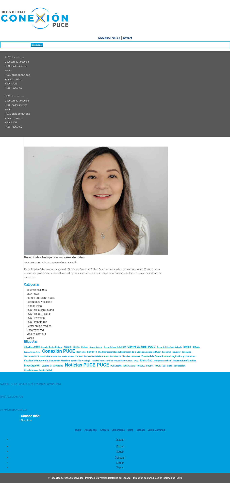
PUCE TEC (160, 365)
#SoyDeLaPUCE (32, 347)
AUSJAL (76, 347)
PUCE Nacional (129, 366)
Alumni (68, 346)
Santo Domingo (156, 429)
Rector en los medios (39, 326)
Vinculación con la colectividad (38, 370)
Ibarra (129, 429)
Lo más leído (34, 306)
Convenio (81, 352)
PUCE (103, 365)
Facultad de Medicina (59, 360)
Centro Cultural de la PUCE (115, 347)
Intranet (127, 38)
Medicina (58, 365)
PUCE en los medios (16, 66)
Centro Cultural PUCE (141, 346)
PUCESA (141, 366)
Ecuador (176, 352)
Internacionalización (184, 360)
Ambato (104, 429)
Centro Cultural (96, 347)
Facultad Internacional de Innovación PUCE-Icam (112, 361)
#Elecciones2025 (37, 289)
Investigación (32, 365)
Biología (84, 347)
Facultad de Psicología (80, 361)
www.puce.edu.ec (109, 38)
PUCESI (149, 366)
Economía (166, 352)
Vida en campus (14, 79)
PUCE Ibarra (115, 366)
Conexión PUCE (58, 351)
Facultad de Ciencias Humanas (125, 356)
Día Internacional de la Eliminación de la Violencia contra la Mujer (129, 352)
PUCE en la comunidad (17, 74)
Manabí (140, 429)
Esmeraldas (118, 429)
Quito (169, 365)
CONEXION (34, 262)
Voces (8, 70)
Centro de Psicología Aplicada (169, 347)
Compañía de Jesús (32, 352)
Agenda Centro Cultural (51, 347)
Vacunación (179, 365)
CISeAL (196, 347)
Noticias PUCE (80, 365)
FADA (136, 361)
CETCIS (187, 347)
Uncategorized (35, 330)
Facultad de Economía (36, 360)
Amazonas (90, 429)
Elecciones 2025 (31, 356)
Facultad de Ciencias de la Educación (92, 356)
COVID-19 (92, 352)
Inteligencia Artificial (162, 361)
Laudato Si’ (47, 366)
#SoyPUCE (11, 83)
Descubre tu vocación (17, 61)
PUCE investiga (13, 88)
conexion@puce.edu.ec (13, 409)
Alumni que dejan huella (41, 297)
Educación (186, 352)
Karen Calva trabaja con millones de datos (54, 257)
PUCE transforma (14, 57)
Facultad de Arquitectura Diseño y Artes (57, 356)
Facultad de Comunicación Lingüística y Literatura (168, 356)
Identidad (146, 360)
